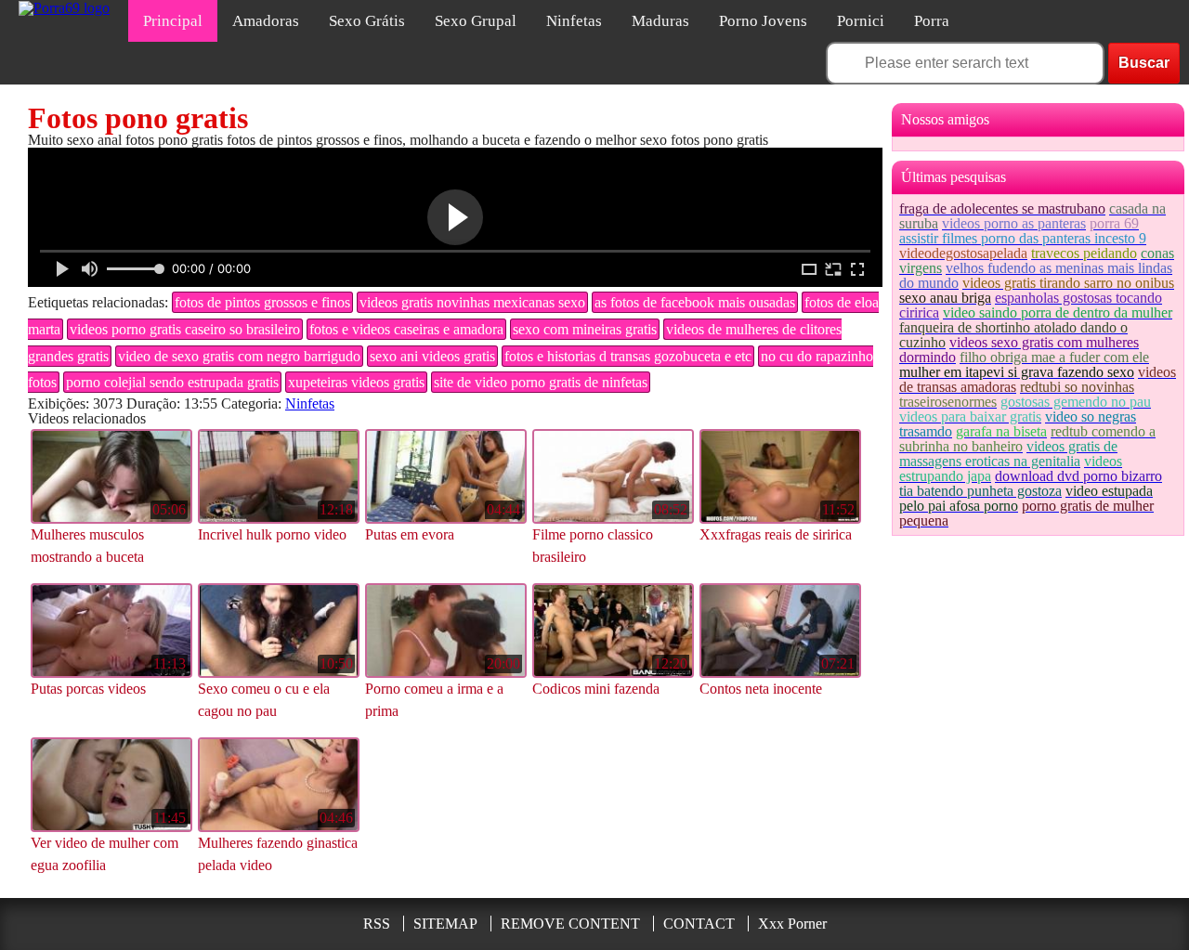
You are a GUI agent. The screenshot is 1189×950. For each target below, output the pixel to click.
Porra (931, 21)
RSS (376, 923)
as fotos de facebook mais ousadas (694, 302)
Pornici (860, 21)
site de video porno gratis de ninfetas (540, 382)
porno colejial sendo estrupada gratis (172, 382)
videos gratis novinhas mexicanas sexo (472, 302)
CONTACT (699, 923)
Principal (173, 21)
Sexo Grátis (367, 21)
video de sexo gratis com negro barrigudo (239, 356)
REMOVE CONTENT (570, 923)
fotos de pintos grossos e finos (262, 302)
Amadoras (265, 21)
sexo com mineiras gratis (585, 329)
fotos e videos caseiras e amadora (406, 329)
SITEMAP (445, 923)
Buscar (1143, 63)
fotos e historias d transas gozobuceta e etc (627, 356)
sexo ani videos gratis (432, 356)
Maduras (660, 21)
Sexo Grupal (475, 21)
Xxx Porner (792, 923)
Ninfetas (574, 21)
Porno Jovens (763, 21)
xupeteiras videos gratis (356, 382)
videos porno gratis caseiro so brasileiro (185, 329)
